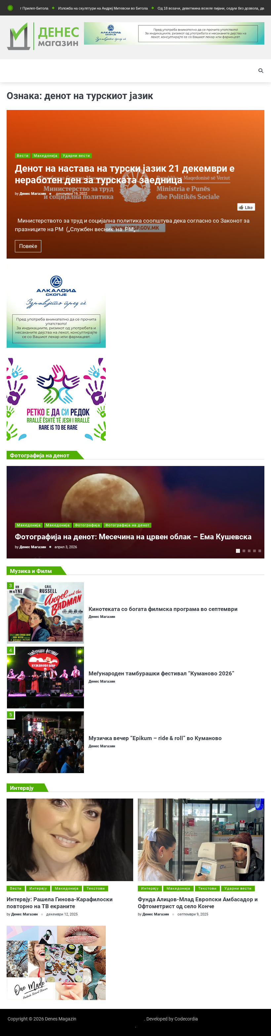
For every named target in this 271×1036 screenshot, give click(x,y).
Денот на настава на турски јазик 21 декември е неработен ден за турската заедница (125, 174)
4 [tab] (254, 551)
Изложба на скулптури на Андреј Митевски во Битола (77, 8)
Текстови (96, 888)
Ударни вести (76, 156)
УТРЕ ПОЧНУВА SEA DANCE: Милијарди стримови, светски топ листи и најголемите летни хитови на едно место (173, 741)
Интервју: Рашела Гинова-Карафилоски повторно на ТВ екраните (60, 903)
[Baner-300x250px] (56, 439)
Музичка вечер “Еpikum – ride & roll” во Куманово (155, 676)
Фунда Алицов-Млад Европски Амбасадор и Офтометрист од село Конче (198, 903)
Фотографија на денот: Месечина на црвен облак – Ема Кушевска (133, 536)
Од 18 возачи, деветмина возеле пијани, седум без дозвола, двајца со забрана (198, 8)
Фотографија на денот (127, 525)
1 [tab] (238, 551)
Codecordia (186, 1018)
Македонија (46, 156)
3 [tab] (249, 551)
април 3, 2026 (66, 547)
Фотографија (87, 525)
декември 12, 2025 (62, 914)
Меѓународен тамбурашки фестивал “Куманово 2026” (161, 611)
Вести (22, 156)
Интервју (38, 888)
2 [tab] (244, 551)
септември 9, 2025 (192, 914)
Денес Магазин (32, 194)
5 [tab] (259, 551)
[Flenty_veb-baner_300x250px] (56, 346)
